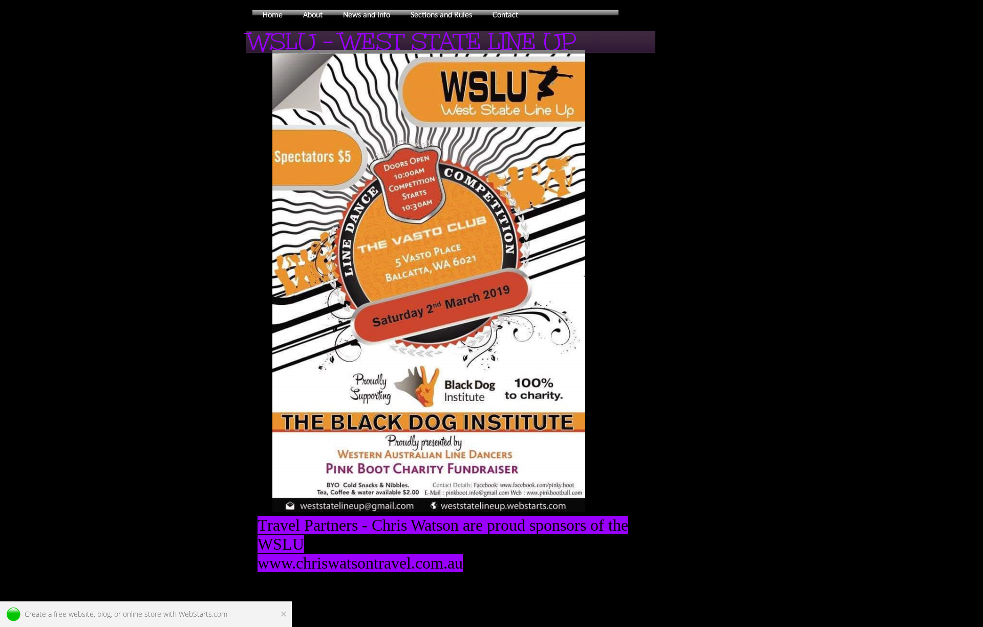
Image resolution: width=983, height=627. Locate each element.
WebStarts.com (203, 614)
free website (74, 614)
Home (273, 15)
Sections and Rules (441, 15)
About (313, 15)
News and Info (366, 15)
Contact (505, 15)
